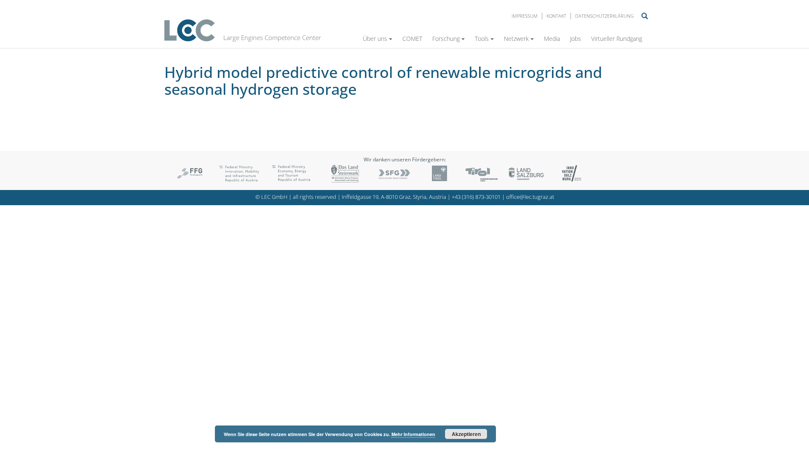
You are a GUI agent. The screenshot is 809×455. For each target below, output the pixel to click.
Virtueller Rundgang (616, 39)
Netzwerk (516, 39)
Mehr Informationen (413, 434)
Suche (644, 16)
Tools (482, 39)
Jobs (575, 39)
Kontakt (556, 16)
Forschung (446, 39)
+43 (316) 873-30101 (476, 197)
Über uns (375, 39)
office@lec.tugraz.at (530, 197)
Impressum (525, 16)
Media (552, 39)
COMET (412, 39)
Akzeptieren (466, 434)
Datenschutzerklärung (604, 16)
